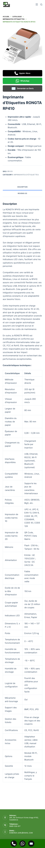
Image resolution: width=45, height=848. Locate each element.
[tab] (22, 187)
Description (22, 187)
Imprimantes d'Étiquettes (26, 175)
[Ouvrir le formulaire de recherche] (41, 4)
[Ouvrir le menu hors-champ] (37, 4)
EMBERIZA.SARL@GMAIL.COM (21, 833)
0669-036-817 (14, 826)
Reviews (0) (22, 193)
